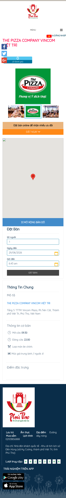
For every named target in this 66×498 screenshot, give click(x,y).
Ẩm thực (25, 432)
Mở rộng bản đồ (34, 222)
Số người (11, 237)
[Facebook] (4, 46)
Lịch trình (28, 435)
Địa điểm (41, 432)
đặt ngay (32, 131)
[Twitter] (4, 53)
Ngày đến (12, 248)
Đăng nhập (60, 35)
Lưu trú (10, 432)
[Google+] (4, 60)
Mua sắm (11, 435)
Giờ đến (11, 259)
